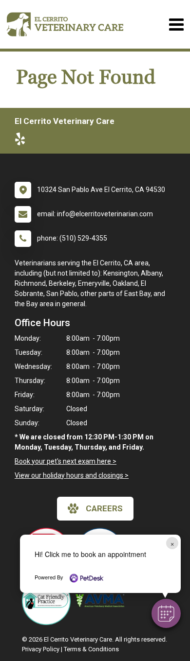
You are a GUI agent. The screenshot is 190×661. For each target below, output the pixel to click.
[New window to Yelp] (22, 141)
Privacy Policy (40, 649)
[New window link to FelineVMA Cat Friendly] (49, 600)
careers (104, 508)
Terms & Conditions (91, 649)
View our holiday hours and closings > (72, 475)
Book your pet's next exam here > (65, 461)
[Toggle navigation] (176, 24)
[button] (166, 613)
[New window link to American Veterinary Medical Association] (102, 600)
